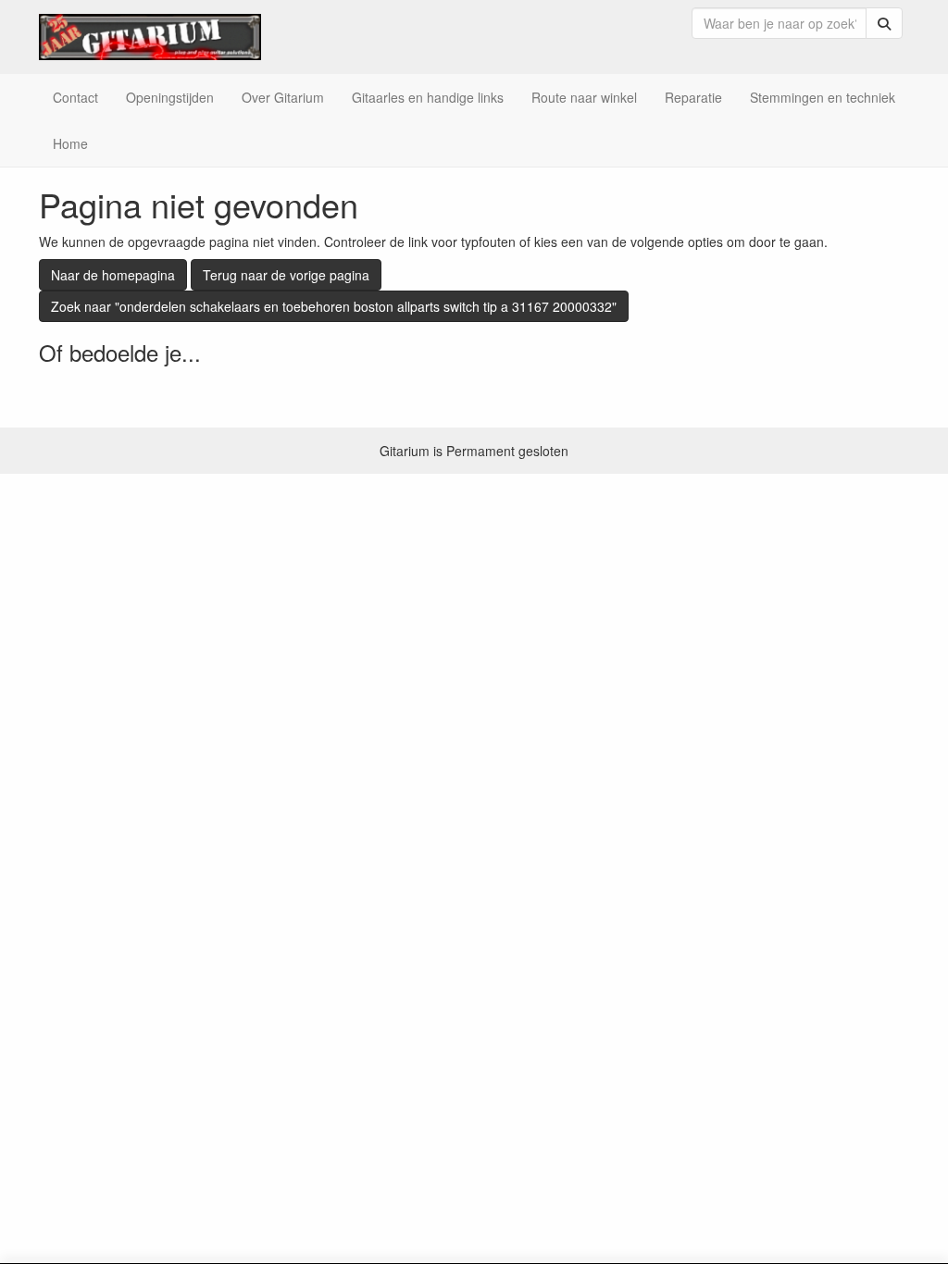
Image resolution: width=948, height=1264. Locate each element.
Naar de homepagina (113, 275)
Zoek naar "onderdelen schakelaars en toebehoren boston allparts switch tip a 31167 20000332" (334, 306)
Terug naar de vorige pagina (286, 275)
